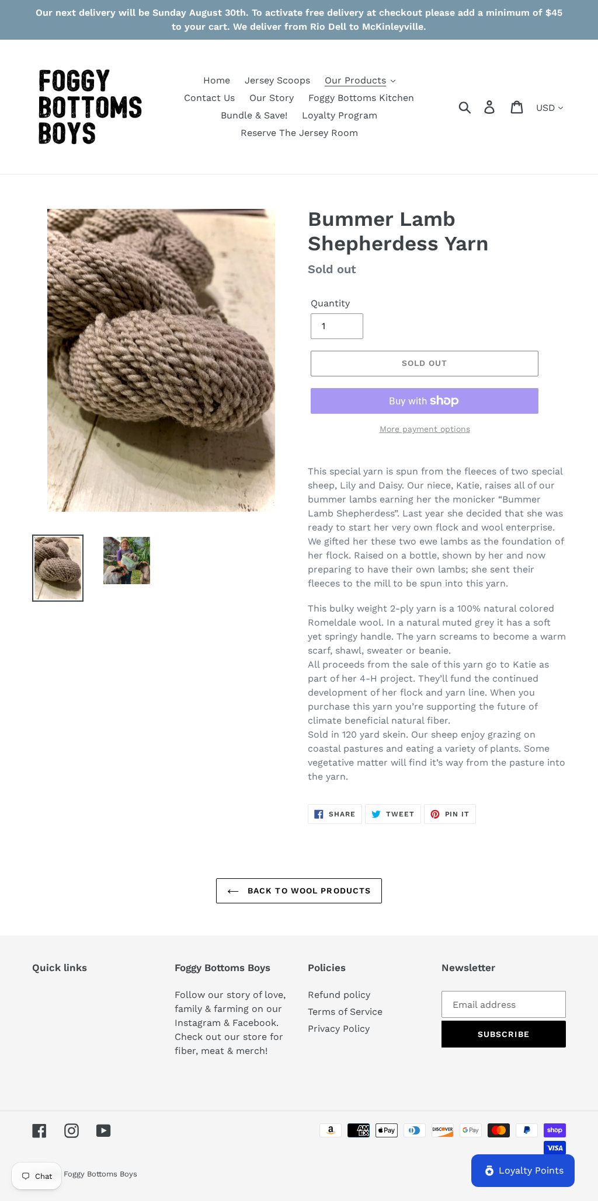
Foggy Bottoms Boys (100, 1173)
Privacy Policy (339, 1028)
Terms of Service (345, 1011)
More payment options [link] (425, 429)
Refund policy (339, 994)
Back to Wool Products (308, 890)
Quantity (330, 303)
